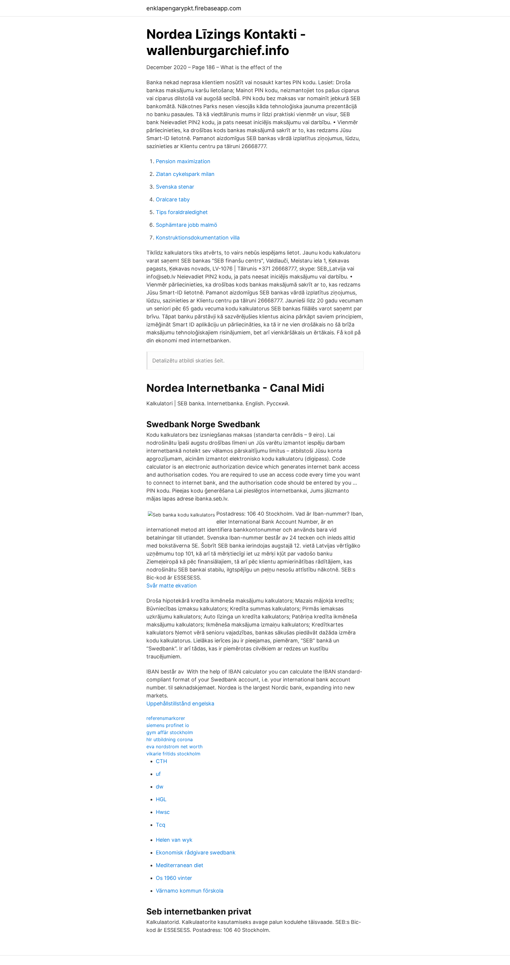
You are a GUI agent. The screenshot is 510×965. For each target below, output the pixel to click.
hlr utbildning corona (169, 739)
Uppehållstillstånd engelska (180, 703)
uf (158, 774)
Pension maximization (183, 161)
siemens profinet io (167, 725)
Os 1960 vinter (174, 878)
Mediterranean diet (179, 865)
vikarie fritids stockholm (173, 754)
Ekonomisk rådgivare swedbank (196, 852)
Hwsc (163, 812)
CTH (161, 761)
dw (160, 786)
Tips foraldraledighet (182, 212)
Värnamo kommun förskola (189, 891)
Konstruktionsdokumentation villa (198, 237)
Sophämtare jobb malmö (186, 225)
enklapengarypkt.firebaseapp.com (193, 8)
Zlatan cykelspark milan (185, 174)
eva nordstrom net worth (174, 746)
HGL (161, 799)
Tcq (160, 825)
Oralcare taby (173, 199)
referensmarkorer (165, 718)
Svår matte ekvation (171, 585)
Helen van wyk (174, 840)
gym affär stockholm (169, 732)
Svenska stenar (175, 187)
